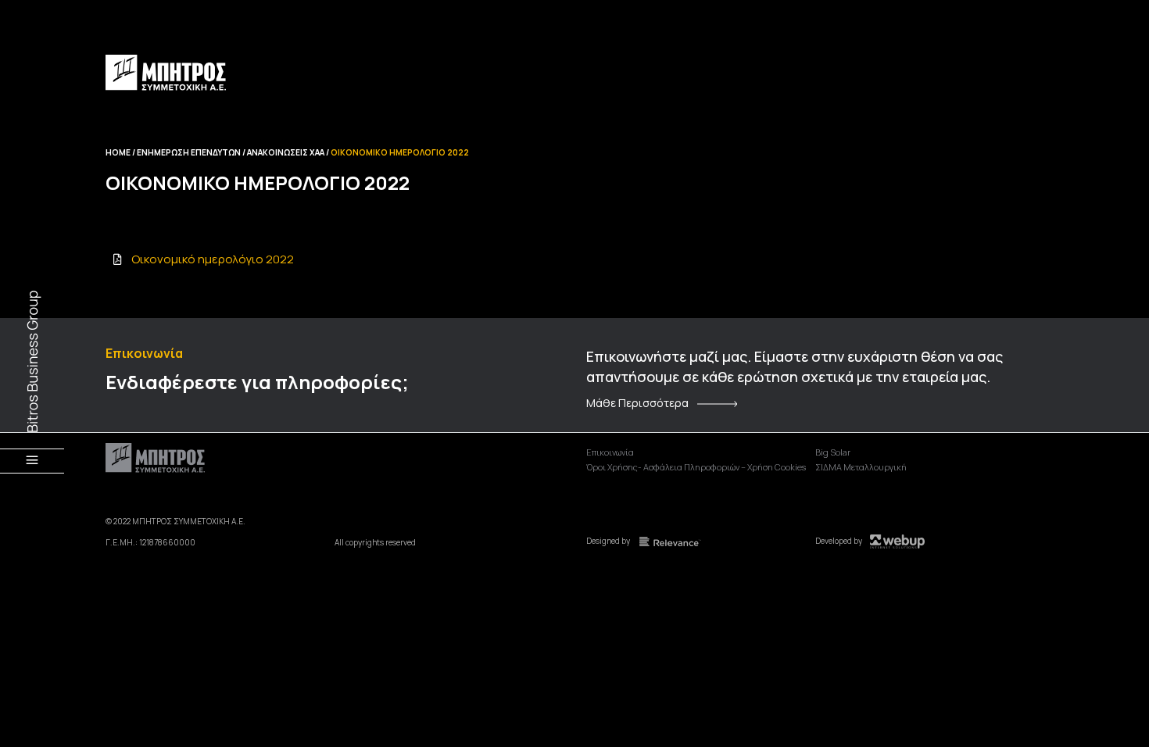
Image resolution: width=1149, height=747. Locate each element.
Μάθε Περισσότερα (637, 403)
